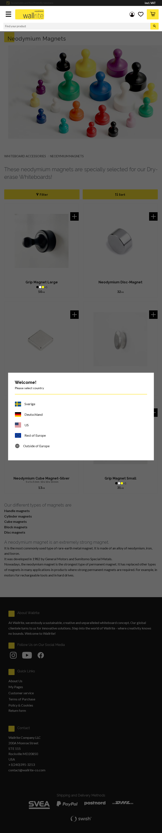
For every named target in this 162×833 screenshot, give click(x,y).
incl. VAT (150, 3)
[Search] (154, 26)
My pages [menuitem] (132, 14)
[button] (9, 15)
